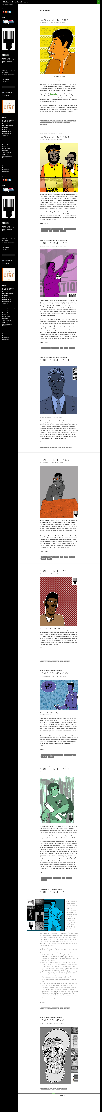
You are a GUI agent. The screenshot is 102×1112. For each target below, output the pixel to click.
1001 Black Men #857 (54, 19)
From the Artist (82, 1)
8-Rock (51, 22)
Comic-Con (44, 879)
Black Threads (5, 127)
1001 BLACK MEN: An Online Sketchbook (15, 2)
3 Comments (61, 139)
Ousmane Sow (5, 146)
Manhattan (67, 122)
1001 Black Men (5, 81)
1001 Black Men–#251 (54, 570)
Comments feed (5, 169)
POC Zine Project (6, 148)
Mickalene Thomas (6, 144)
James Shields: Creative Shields (8, 141)
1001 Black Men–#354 (54, 360)
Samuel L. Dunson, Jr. (6, 152)
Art (74, 120)
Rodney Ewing (5, 150)
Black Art (44, 122)
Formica (44, 558)
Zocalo (49, 558)
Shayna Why (5, 154)
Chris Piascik (5, 135)
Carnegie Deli (53, 94)
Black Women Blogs (6, 131)
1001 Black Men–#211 (54, 892)
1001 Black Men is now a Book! (8, 74)
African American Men (57, 120)
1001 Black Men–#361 (54, 243)
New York (44, 124)
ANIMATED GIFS (6, 76)
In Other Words (5, 139)
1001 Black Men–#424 (54, 136)
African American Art (57, 229)
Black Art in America (6, 123)
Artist (66, 347)
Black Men (51, 122)
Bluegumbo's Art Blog (6, 133)
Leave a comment (60, 22)
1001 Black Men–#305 (54, 459)
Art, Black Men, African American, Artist (51, 16)
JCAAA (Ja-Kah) (5, 142)
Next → (62, 1095)
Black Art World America (7, 125)
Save (12, 20)
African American (46, 120)
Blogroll (74, 1)
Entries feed (4, 167)
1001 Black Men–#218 (54, 768)
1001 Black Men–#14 (53, 1020)
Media (94, 1)
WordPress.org (5, 171)
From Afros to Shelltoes (7, 137)
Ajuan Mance (68, 120)
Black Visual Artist (6, 129)
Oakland (63, 230)
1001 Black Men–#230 (54, 673)
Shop (89, 1)
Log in (3, 165)
